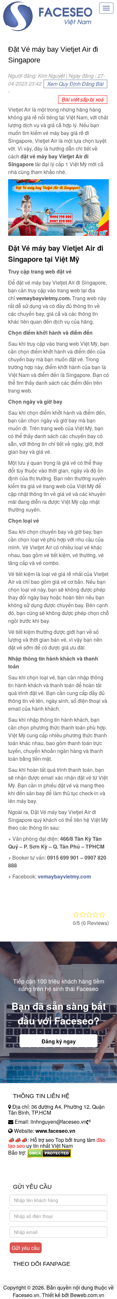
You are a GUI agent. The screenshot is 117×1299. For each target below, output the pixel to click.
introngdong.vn (25, 1164)
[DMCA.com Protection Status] (49, 1152)
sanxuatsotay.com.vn (32, 1173)
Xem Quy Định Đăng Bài (75, 83)
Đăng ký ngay (59, 1041)
